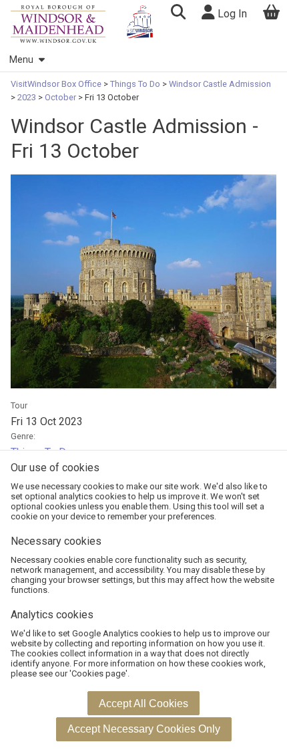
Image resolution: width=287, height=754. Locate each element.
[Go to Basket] (271, 13)
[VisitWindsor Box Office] (58, 24)
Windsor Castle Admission (219, 84)
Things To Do (135, 84)
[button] (178, 13)
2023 (26, 97)
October (60, 97)
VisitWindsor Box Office (57, 84)
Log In (231, 13)
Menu (21, 60)
